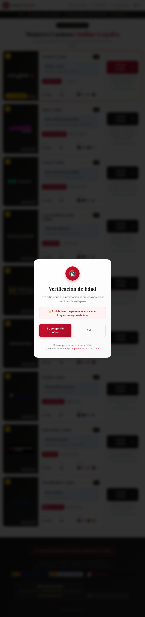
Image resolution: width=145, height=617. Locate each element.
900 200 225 (93, 348)
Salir (90, 330)
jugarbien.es (78, 348)
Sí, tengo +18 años (55, 330)
